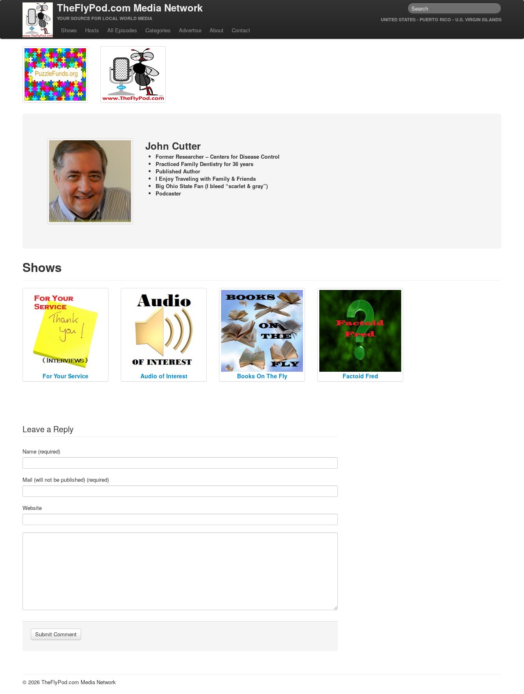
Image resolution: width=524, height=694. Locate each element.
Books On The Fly (262, 376)
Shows (69, 30)
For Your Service (65, 376)
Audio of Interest (163, 376)
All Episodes (122, 30)
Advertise (190, 30)
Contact (241, 30)
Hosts (92, 30)
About (217, 30)
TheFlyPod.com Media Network (130, 7)
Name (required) (41, 451)
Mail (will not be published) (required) (66, 479)
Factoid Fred (360, 376)
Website (32, 508)
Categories (158, 30)
